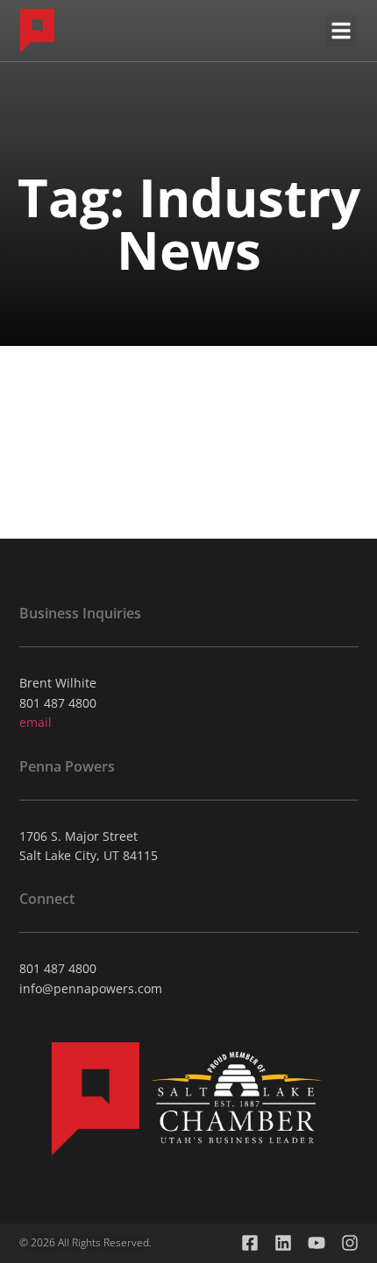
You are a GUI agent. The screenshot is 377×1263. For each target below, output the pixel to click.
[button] (341, 30)
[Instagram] (350, 1243)
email (35, 722)
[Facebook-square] (250, 1243)
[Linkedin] (283, 1243)
